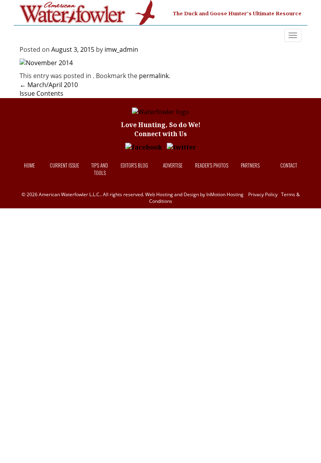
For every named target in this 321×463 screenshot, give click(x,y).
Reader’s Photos (211, 165)
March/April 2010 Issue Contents (49, 89)
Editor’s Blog (134, 165)
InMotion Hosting (224, 194)
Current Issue (64, 165)
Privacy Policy (263, 194)
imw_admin (121, 49)
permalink (154, 75)
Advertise (172, 165)
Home (29, 165)
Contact (288, 165)
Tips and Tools (99, 169)
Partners (250, 165)
